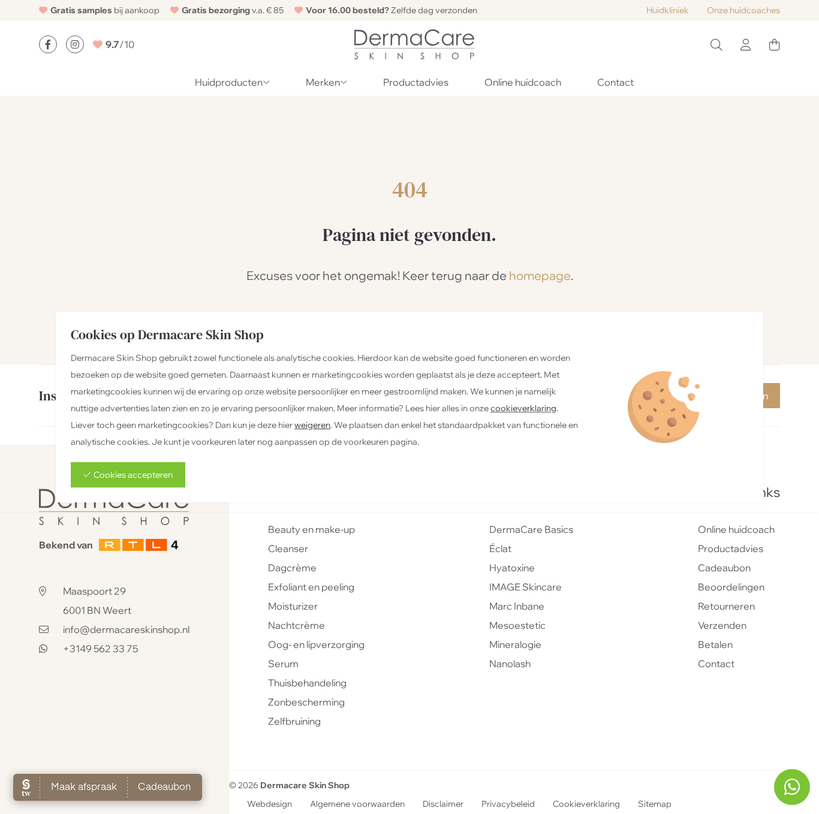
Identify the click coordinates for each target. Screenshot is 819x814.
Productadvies (415, 82)
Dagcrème (292, 568)
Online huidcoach (522, 82)
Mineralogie (515, 644)
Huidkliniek (667, 10)
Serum (283, 664)
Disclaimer (443, 804)
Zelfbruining (294, 721)
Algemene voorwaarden (357, 804)
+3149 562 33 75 (100, 649)
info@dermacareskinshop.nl (126, 629)
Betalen (715, 644)
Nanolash (510, 664)
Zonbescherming (306, 702)
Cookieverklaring (586, 804)
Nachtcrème (296, 625)
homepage (540, 275)
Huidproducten (229, 82)
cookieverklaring (523, 408)
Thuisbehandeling (307, 683)
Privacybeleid (508, 804)
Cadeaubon (724, 568)
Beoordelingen (731, 587)
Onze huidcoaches (743, 10)
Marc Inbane (516, 606)
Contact (615, 82)
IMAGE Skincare (525, 587)
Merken (323, 82)
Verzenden (722, 625)
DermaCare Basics (531, 529)
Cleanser (288, 548)
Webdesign (269, 804)
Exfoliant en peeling (311, 587)
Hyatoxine (512, 568)
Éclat (500, 548)
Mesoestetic (517, 625)
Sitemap (655, 804)
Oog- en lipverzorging (316, 644)
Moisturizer (293, 606)
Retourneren (726, 606)
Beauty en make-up (311, 529)
